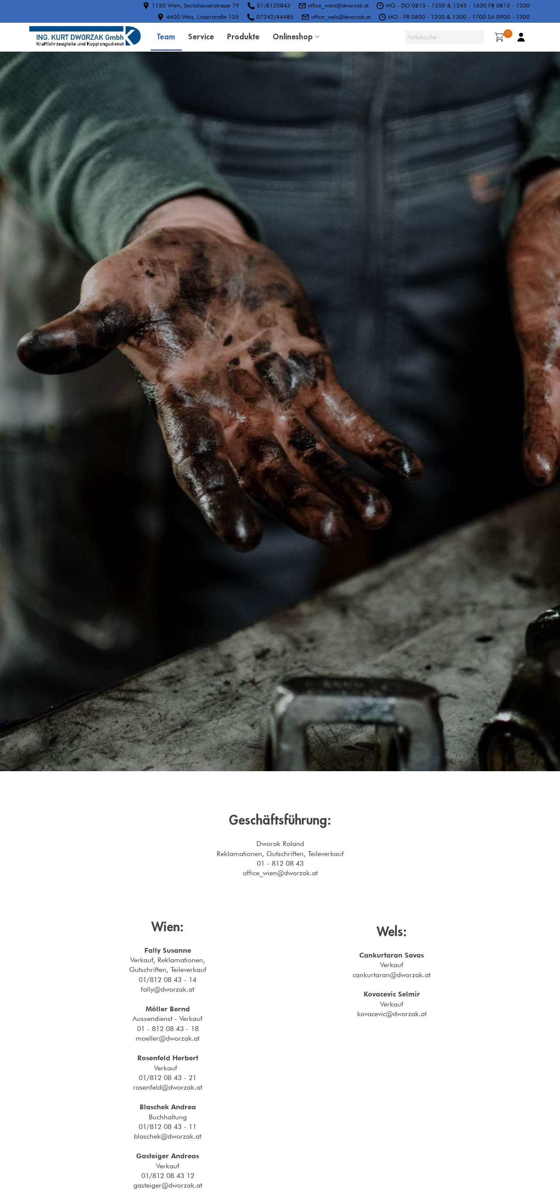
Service (201, 36)
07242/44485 (275, 16)
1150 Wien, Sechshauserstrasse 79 (195, 5)
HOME (85, 37)
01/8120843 (273, 5)
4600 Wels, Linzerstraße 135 (202, 16)
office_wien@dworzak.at (338, 5)
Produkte (243, 36)
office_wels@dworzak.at (341, 16)
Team (166, 36)
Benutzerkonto (521, 37)
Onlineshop (293, 36)
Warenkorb (508, 33)
